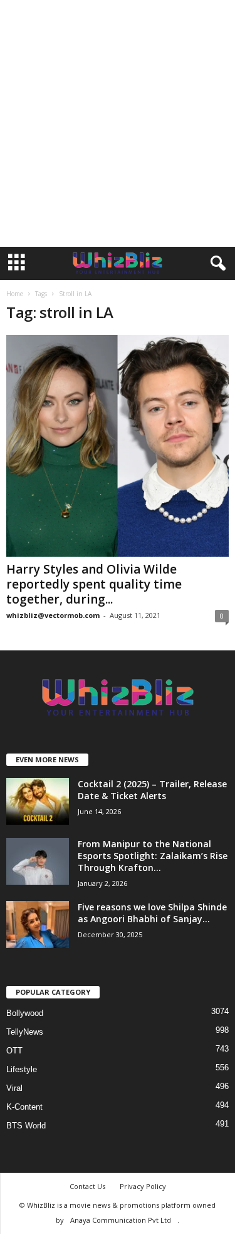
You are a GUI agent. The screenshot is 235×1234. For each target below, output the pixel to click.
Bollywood (24, 1013)
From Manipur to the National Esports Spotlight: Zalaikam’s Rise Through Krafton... (152, 855)
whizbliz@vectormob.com (53, 615)
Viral (14, 1088)
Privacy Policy (143, 1186)
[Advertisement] (117, 123)
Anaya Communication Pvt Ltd (120, 1220)
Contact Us (87, 1186)
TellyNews (24, 1032)
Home (14, 293)
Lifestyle (21, 1069)
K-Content (24, 1107)
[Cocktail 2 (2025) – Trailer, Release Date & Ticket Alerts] (37, 801)
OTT (14, 1050)
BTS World (26, 1125)
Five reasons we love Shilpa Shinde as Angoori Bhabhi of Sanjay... (152, 913)
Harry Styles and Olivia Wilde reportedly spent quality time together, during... (94, 584)
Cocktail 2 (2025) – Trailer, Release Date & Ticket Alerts (152, 790)
